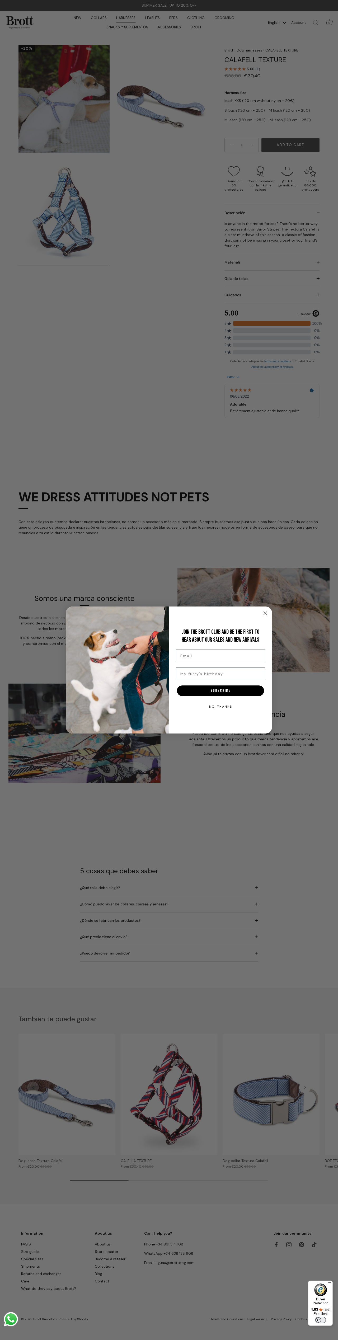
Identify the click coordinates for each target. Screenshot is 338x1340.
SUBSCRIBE (220, 690)
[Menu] (329, 1284)
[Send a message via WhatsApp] (11, 1319)
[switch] (320, 1320)
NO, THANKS (220, 706)
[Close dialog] (265, 613)
